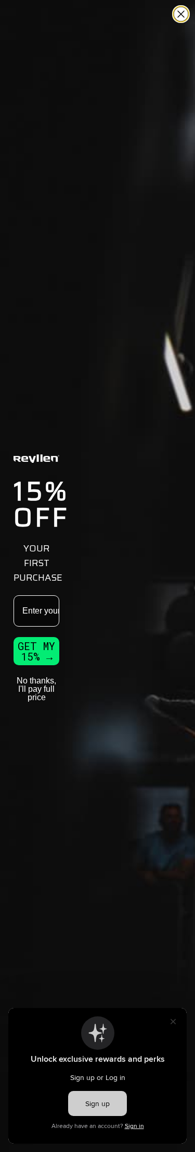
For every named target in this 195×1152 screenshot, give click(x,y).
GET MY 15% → (36, 651)
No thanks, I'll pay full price (36, 689)
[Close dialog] (181, 14)
